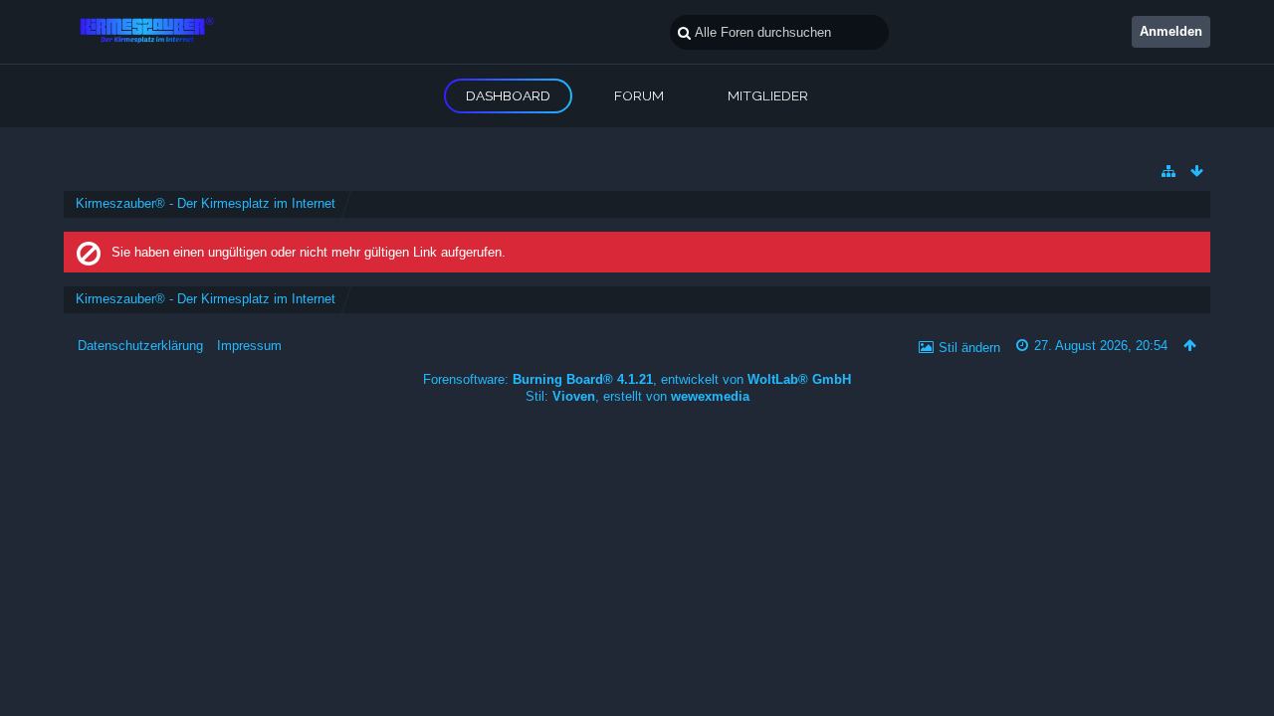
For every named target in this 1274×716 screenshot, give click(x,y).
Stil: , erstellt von (637, 396)
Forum (639, 95)
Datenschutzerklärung (140, 345)
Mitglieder (768, 95)
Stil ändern (969, 347)
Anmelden (1171, 31)
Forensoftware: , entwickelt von (637, 379)
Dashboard (508, 95)
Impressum (249, 345)
